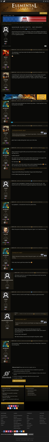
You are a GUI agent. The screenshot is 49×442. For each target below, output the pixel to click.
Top (46, 49)
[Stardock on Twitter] (7, 406)
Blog (27, 417)
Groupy (2, 425)
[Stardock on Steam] (18, 406)
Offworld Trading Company (18, 425)
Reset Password (42, 421)
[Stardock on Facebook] (9, 406)
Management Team (30, 418)
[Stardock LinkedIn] (15, 408)
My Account (42, 417)
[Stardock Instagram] (16, 406)
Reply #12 (16, 314)
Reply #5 (14, 147)
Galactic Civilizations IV (17, 418)
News (28, 421)
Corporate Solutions (4, 417)
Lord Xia (6, 234)
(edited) (43, 147)
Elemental (15, 417)
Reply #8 (14, 226)
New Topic (43, 13)
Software (3, 413)
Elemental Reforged (11, 23)
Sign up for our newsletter (7, 434)
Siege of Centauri (17, 426)
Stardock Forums (32, 29)
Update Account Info (43, 423)
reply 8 (20, 252)
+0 (5, 41)
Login (13, 15)
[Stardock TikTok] (12, 408)
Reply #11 (14, 292)
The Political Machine (17, 423)
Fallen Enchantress (36, 23)
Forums (28, 428)
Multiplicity (2, 423)
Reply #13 (14, 340)
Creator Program (29, 425)
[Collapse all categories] (47, 388)
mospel (5, 34)
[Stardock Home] (4, 1)
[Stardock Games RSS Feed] (17, 408)
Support (42, 413)
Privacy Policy (18, 440)
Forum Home (5, 15)
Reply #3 (14, 100)
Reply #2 (14, 72)
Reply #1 (14, 49)
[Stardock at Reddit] (8, 408)
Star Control (16, 421)
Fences (2, 420)
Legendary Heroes (6, 24)
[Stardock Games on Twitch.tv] (13, 406)
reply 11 (25, 319)
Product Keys (42, 420)
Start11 (2, 418)
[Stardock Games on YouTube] (11, 406)
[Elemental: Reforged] (24, 7)
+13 (5, 87)
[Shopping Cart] (46, 1)
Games (15, 413)
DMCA (28, 440)
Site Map (31, 440)
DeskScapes (3, 421)
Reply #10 (17, 272)
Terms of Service (23, 440)
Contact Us (29, 426)
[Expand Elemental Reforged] (25, 388)
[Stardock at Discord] (10, 408)
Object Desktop (3, 415)
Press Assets (29, 423)
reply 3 (24, 130)
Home (3, 23)
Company (29, 413)
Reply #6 (14, 181)
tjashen (5, 57)
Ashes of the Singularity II (18, 415)
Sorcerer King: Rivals (17, 428)
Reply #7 (14, 202)
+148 (6, 240)
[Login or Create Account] (44, 1)
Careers (28, 420)
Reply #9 (14, 248)
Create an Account (43, 418)
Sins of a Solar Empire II (18, 420)
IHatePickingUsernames (7, 280)
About (28, 415)
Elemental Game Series (24, 23)
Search (10, 15)
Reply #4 (14, 125)
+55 (5, 64)
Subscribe (31, 434)
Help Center (42, 415)
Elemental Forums (37, 49)
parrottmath (6, 108)
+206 (6, 115)
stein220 (6, 80)
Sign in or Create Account (19, 380)
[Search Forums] (48, 1)
